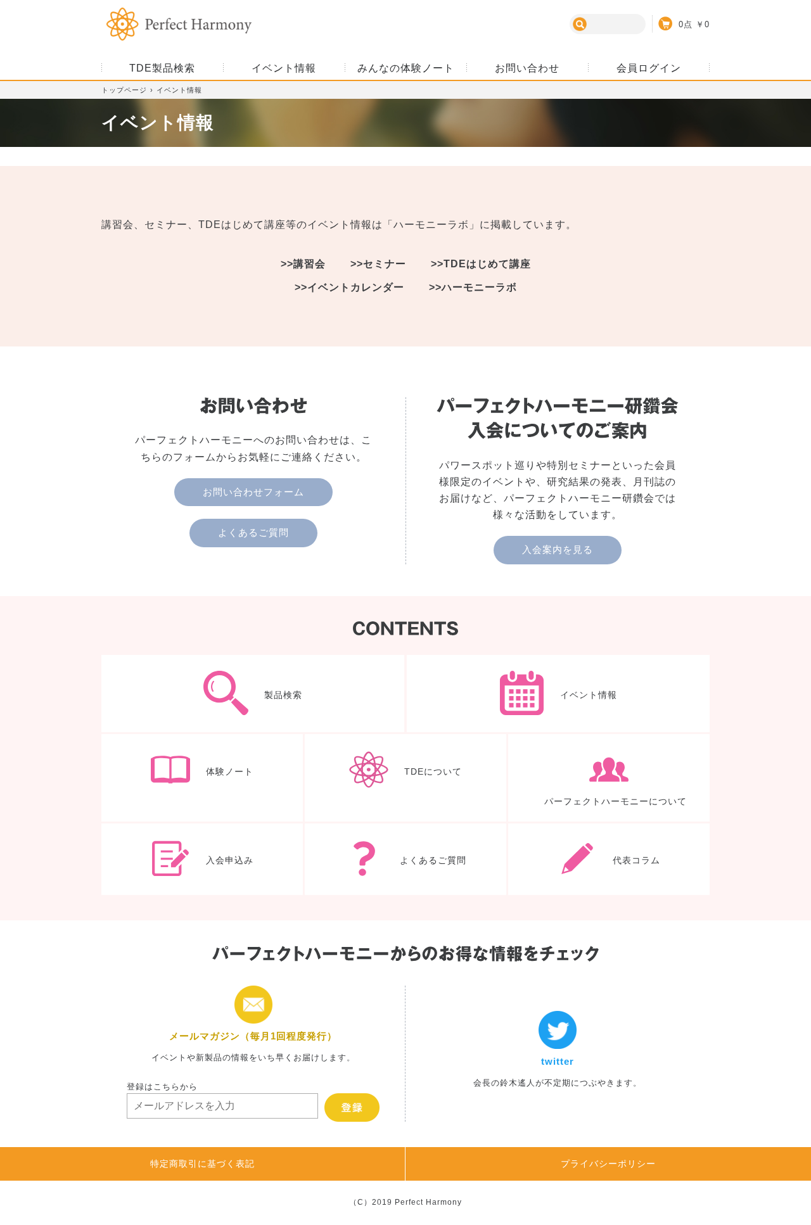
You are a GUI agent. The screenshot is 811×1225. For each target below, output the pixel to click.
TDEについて (405, 777)
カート (681, 23)
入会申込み (202, 859)
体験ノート (202, 777)
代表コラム (609, 859)
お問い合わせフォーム (253, 491)
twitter (558, 1054)
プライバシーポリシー (608, 1163)
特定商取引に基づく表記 (202, 1163)
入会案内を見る (557, 549)
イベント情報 (558, 693)
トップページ (124, 90)
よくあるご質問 (253, 532)
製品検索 (252, 693)
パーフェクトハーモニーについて (609, 777)
